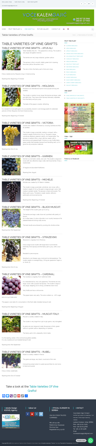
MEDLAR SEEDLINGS (71, 61)
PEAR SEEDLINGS (70, 69)
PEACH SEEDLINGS (71, 72)
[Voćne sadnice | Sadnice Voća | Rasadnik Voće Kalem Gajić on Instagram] (37, 414)
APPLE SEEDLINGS (71, 48)
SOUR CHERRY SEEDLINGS (73, 80)
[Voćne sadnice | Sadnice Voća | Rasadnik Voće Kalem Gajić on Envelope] (41, 414)
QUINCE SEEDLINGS (71, 77)
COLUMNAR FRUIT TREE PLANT (74, 56)
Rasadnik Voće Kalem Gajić (77, 164)
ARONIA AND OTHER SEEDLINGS (74, 53)
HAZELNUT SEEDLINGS (72, 59)
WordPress (75, 443)
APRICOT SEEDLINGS (71, 51)
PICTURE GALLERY (43, 29)
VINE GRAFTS (29, 29)
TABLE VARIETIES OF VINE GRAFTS (75, 98)
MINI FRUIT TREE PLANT (72, 64)
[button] (90, 440)
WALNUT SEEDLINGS (71, 85)
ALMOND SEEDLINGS (71, 45)
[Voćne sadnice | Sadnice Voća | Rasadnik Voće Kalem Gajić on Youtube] (32, 414)
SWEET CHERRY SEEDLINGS (73, 82)
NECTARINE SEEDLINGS (72, 66)
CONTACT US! (56, 29)
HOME (4, 29)
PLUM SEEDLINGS (71, 74)
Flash (56, 443)
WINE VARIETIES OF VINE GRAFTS (75, 95)
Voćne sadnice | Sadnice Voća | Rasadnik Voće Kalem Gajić (26, 443)
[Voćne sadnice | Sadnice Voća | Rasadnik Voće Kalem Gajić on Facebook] (28, 414)
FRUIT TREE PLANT (14, 29)
